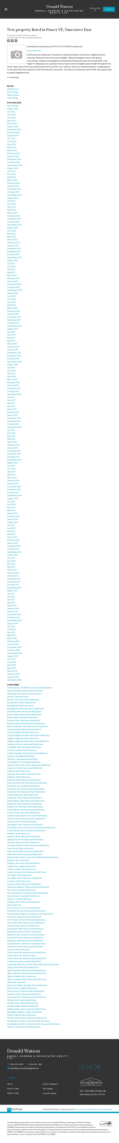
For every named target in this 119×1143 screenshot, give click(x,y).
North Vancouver (14, 905)
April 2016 (11, 439)
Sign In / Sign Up (95, 9)
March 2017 (12, 409)
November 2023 (14, 189)
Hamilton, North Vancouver (18, 833)
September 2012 (14, 552)
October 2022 (13, 222)
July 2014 (11, 501)
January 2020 (13, 314)
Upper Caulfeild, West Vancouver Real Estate (26, 970)
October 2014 (13, 492)
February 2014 (13, 516)
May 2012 (11, 564)
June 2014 (11, 504)
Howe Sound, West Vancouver (20, 848)
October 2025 (13, 132)
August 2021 (12, 260)
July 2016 (11, 430)
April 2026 (11, 120)
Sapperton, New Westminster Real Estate (25, 940)
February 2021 (13, 278)
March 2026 (12, 123)
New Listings (12, 92)
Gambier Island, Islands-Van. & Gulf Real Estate (27, 815)
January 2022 (13, 245)
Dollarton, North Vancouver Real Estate (24, 780)
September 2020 (14, 290)
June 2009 (11, 662)
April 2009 (11, 668)
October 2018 (13, 358)
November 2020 (14, 284)
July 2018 (11, 367)
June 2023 (11, 204)
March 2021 (12, 275)
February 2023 (13, 216)
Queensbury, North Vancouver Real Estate (25, 928)
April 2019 (11, 341)
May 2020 (11, 302)
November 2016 (14, 421)
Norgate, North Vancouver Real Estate (23, 902)
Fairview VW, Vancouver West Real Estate (25, 806)
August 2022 (12, 227)
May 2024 (11, 174)
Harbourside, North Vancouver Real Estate (25, 839)
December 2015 (14, 451)
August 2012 (12, 555)
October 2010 (13, 617)
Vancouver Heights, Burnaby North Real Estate (27, 985)
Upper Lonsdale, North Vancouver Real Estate (26, 979)
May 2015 (11, 471)
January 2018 (12, 385)
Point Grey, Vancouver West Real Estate (24, 917)
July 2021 (11, 263)
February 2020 (13, 311)
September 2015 (14, 459)
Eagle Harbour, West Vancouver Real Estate (26, 801)
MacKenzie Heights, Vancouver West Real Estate (28, 887)
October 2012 (13, 549)
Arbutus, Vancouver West (18, 696)
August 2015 (12, 462)
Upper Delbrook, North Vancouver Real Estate (26, 973)
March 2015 (12, 477)
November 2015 (14, 454)
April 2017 (11, 406)
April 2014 (11, 510)
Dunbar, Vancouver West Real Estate (23, 795)
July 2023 (11, 201)
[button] (95, 9)
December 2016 (14, 418)
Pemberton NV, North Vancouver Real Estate (26, 911)
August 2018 (12, 364)
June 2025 (11, 141)
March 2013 (12, 537)
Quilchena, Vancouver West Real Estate (24, 931)
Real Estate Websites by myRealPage (98, 1109)
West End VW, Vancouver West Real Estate (25, 991)
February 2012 (13, 573)
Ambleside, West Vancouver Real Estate (24, 693)
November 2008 (14, 680)
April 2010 (11, 635)
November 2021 (14, 251)
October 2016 (13, 424)
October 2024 (13, 162)
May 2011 (11, 599)
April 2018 (11, 376)
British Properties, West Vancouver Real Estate (27, 726)
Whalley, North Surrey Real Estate (21, 1000)
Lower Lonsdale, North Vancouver (21, 869)
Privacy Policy (79, 1109)
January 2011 (12, 611)
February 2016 (13, 445)
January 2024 (13, 186)
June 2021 (11, 266)
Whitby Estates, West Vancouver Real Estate (26, 1009)
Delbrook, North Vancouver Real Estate (24, 774)
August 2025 (12, 135)
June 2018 (11, 370)
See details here (34, 50)
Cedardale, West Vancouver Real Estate (24, 747)
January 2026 (13, 126)
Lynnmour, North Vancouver (19, 881)
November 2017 (14, 388)
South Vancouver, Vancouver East (21, 955)
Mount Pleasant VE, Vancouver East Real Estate (27, 893)
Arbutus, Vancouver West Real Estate (23, 699)
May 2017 (11, 403)
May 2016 (11, 436)
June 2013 (11, 528)
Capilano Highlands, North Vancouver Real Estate (28, 741)
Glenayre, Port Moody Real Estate (21, 821)
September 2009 (14, 653)
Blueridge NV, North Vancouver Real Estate (25, 708)
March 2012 (12, 570)
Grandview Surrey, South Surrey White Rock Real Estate (31, 827)
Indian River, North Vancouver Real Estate (24, 854)
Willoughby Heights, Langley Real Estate (24, 1012)
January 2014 (12, 519)
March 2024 (12, 180)
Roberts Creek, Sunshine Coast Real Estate (26, 934)
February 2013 (13, 540)
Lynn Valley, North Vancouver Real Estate (24, 878)
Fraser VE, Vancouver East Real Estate (27, 38)
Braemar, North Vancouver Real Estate (23, 720)
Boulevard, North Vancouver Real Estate (24, 711)
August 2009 (12, 656)
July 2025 (11, 138)
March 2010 (12, 638)
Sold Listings (12, 98)
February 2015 (13, 480)
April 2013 (11, 534)
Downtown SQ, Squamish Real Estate (23, 786)
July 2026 (11, 111)
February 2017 (13, 412)
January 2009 (13, 677)
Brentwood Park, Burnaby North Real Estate (26, 723)
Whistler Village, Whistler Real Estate (22, 1006)
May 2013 (11, 531)
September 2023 (14, 195)
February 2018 (13, 382)
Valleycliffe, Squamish (16, 982)
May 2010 (11, 632)
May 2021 (11, 269)
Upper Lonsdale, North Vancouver (21, 976)
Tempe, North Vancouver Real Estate (23, 967)
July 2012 (11, 558)
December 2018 (14, 352)
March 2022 (12, 239)
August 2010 (12, 623)
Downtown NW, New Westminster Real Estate (27, 783)
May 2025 (11, 144)
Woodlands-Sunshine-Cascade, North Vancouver (28, 1021)
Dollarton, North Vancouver (18, 777)
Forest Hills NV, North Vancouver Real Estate (26, 809)
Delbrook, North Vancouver (18, 771)
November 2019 (14, 320)
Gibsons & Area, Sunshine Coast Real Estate (26, 818)
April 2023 (11, 210)
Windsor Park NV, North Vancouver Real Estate (27, 1018)
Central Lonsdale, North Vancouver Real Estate (27, 753)
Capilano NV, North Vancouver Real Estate (25, 744)
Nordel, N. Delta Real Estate (19, 899)
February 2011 (13, 608)
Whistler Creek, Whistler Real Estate (22, 1003)
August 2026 (12, 108)
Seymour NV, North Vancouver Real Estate (25, 946)
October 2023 (13, 192)
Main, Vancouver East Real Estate (21, 890)
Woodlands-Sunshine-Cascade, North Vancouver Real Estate (33, 1024)
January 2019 (12, 349)
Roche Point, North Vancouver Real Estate (25, 937)
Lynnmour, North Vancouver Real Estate (24, 884)
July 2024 (11, 171)
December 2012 (14, 546)
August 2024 (12, 168)
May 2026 (11, 117)
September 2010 (14, 620)
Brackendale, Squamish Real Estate (22, 717)
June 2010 (11, 629)
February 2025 (13, 153)
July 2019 (11, 332)
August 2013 (12, 522)
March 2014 (12, 513)
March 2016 (12, 442)
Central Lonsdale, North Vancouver (22, 750)
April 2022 (11, 236)
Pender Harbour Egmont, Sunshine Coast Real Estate (30, 914)
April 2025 (11, 147)
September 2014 (14, 495)
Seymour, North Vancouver (18, 949)
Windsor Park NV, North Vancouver (21, 1015)
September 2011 (14, 587)
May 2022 (11, 233)
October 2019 (13, 323)
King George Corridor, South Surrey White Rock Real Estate (32, 857)
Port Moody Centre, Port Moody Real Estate (26, 920)
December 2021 (14, 248)
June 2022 (11, 230)
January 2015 (12, 483)
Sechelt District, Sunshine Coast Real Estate (26, 943)
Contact (109, 9)
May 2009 (11, 665)
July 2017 (11, 397)
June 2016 (11, 433)
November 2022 (14, 218)
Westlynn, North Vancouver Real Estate (24, 994)
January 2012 (12, 575)
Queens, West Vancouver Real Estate (23, 925)
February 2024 (13, 183)
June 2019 (11, 334)
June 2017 (11, 400)
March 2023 (12, 213)
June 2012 (11, 561)
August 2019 (12, 329)
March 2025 (12, 150)
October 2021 (13, 254)
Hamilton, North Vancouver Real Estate (23, 836)
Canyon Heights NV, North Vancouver (23, 732)
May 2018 (11, 373)
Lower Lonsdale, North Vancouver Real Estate (26, 872)
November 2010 (14, 614)
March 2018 (12, 379)
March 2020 (12, 308)
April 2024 (11, 177)
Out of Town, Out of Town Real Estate (23, 908)
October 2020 (13, 287)
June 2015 (11, 468)
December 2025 (14, 129)
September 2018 (14, 361)
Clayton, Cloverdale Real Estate (21, 756)
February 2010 (13, 641)
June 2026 (11, 114)
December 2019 (14, 317)
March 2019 (12, 343)
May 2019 (11, 338)
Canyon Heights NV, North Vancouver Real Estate (28, 735)
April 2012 (11, 567)
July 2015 (11, 465)
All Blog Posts (13, 89)
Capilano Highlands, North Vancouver (23, 738)
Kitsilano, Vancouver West (18, 860)
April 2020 (11, 305)
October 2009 (13, 650)
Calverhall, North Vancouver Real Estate (24, 729)
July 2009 (11, 659)
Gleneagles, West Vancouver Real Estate (24, 824)
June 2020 (11, 299)
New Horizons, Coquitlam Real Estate (23, 896)
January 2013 (12, 543)
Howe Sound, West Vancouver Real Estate (25, 851)
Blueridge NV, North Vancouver (20, 705)
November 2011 (13, 582)
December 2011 (13, 578)
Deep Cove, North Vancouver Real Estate (25, 768)
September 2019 (14, 326)
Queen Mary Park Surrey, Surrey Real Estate (26, 922)
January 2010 (12, 644)
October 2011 (13, 584)
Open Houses (13, 95)
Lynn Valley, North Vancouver (19, 875)
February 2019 (13, 346)
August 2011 (12, 590)
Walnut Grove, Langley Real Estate (22, 988)
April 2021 (11, 272)
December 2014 (14, 486)
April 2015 (11, 474)
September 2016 (14, 427)
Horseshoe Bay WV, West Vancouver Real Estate (28, 845)
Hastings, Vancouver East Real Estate (23, 842)
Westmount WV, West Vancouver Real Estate (26, 997)
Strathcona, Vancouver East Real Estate (24, 961)
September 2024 (14, 165)
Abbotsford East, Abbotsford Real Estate (25, 690)
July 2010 (11, 626)
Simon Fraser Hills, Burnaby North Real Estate (26, 952)
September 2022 (14, 224)
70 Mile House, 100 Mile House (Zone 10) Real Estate (29, 687)
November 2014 (14, 489)
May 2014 (11, 507)
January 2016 (12, 448)
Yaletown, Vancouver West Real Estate (24, 1027)
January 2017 (12, 415)
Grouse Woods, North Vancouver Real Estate (26, 830)
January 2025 (13, 156)
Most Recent (12, 106)
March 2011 (12, 605)
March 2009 (12, 671)
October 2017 (13, 391)
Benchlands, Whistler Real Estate (21, 702)
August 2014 (12, 498)
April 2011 (11, 602)
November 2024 (14, 159)
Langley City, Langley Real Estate (21, 866)
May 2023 (11, 207)
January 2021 (12, 281)
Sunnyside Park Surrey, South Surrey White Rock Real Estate (33, 964)
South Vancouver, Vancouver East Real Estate (26, 958)
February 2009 (13, 674)
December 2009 (14, 647)
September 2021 (14, 257)
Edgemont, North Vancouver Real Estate (24, 804)
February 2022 (13, 242)
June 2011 (11, 596)
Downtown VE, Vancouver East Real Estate (25, 789)
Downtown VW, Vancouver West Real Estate (26, 792)
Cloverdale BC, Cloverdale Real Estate (23, 762)
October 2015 (13, 457)
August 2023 (12, 198)
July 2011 (10, 593)
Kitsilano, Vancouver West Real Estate (23, 863)
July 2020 (11, 296)
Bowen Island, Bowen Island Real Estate (24, 714)
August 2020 (12, 293)
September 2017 (14, 394)
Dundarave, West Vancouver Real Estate (24, 797)
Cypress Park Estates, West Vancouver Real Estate (29, 765)
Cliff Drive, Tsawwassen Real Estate (22, 759)
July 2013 (11, 525)
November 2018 (14, 355)
